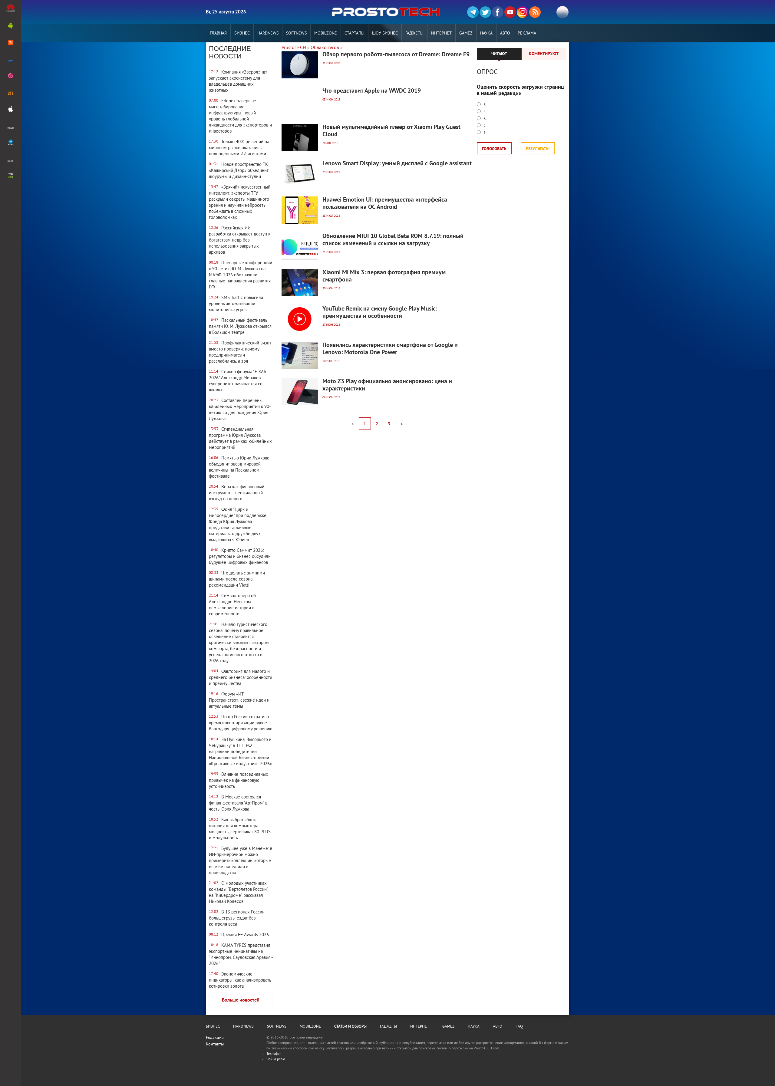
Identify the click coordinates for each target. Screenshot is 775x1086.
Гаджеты (414, 33)
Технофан (273, 1054)
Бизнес (242, 33)
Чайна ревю (275, 1059)
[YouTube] (510, 12)
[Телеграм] (473, 12)
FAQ (519, 1026)
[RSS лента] (535, 12)
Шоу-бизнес (385, 33)
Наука (486, 33)
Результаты (537, 149)
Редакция (215, 1037)
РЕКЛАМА (527, 33)
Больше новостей (240, 1000)
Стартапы (354, 33)
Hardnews (268, 33)
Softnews (296, 33)
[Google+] (522, 12)
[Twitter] (485, 12)
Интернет (441, 33)
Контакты (215, 1044)
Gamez (466, 33)
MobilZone (325, 33)
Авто (505, 33)
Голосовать (494, 149)
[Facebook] (498, 12)
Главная (218, 33)
